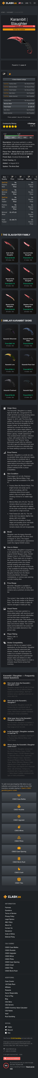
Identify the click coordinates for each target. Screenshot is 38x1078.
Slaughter (19, 23)
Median (29, 179)
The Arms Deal (14, 166)
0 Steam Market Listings (19, 79)
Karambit (10, 12)
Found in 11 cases (18, 65)
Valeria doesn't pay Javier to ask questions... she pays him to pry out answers (18, 153)
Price (12, 179)
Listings (21, 179)
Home (3, 12)
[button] (20, 3)
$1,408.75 (13, 220)
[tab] (4, 74)
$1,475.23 (13, 212)
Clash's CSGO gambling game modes (16, 789)
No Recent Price (14, 184)
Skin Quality (4, 178)
